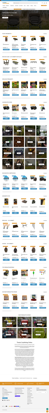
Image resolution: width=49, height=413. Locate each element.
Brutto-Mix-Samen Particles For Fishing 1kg (42, 303)
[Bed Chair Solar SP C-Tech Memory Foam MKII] (15, 62)
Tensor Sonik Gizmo (23, 278)
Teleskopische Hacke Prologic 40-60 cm (32, 232)
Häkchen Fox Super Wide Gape (15, 207)
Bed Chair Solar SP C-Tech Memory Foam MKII (15, 68)
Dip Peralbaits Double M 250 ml (15, 90)
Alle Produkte (41, 164)
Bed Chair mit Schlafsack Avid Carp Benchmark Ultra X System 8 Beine (15, 45)
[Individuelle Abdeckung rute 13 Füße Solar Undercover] (6, 62)
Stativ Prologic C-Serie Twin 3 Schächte (24, 232)
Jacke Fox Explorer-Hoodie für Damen (33, 255)
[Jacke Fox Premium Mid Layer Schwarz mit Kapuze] (15, 249)
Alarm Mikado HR (5, 278)
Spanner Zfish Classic (42, 278)
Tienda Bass (28, 389)
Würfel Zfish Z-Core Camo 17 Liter (42, 45)
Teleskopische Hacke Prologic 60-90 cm (41, 232)
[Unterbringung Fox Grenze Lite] (33, 39)
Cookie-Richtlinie (29, 400)
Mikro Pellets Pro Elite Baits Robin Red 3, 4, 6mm (33, 303)
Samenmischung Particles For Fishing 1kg (24, 303)
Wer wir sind (28, 392)
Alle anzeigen (45, 33)
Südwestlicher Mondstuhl (24, 67)
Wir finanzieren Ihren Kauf (30, 397)
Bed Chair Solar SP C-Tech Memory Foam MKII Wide (42, 68)
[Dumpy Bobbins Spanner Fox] (33, 273)
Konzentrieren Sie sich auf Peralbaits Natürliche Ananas (6, 91)
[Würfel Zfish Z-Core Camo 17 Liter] (42, 39)
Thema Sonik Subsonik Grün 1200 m (6, 113)
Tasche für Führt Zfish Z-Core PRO (33, 184)
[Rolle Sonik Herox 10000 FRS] (24, 108)
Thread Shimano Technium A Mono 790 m (15, 184)
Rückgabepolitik (29, 396)
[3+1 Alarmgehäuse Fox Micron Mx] (15, 273)
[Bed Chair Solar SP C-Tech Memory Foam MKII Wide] (42, 62)
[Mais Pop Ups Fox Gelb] (42, 201)
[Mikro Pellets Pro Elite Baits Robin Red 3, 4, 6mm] (33, 297)
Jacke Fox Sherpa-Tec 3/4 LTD (24, 255)
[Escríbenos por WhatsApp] (47, 409)
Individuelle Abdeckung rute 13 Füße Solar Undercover (6, 68)
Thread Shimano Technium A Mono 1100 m (24, 184)
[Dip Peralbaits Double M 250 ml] (15, 84)
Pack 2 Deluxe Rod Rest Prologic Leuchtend (5, 232)
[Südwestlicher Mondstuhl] (24, 62)
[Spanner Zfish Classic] (42, 273)
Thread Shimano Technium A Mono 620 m (6, 184)
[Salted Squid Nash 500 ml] (6, 39)
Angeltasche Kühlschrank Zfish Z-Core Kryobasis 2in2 (42, 184)
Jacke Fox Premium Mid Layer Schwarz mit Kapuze (15, 255)
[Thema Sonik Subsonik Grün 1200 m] (6, 108)
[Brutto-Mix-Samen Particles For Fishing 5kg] (15, 297)
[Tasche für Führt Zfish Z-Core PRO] (33, 178)
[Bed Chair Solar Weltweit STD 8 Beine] (33, 62)
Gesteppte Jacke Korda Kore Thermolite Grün (42, 255)
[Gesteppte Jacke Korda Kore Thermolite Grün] (42, 249)
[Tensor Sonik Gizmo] (15, 108)
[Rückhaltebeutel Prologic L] (15, 226)
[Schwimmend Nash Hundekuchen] (24, 39)
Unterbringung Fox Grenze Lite (33, 45)
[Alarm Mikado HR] (6, 273)
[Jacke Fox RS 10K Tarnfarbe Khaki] (6, 249)
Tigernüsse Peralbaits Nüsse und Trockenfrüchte (42, 90)
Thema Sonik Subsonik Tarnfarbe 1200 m (33, 113)
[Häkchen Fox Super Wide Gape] (15, 201)
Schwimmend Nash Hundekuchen (23, 45)
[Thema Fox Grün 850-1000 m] (33, 201)
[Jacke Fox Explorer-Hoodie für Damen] (33, 249)
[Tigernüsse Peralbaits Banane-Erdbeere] (24, 84)
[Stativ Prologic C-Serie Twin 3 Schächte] (24, 226)
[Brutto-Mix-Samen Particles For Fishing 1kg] (42, 297)
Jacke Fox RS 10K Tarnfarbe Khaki (6, 255)
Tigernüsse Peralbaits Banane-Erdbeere (23, 90)
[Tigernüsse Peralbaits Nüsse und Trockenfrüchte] (42, 84)
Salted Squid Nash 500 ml (6, 44)
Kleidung (19, 164)
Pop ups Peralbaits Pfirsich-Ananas (33, 90)
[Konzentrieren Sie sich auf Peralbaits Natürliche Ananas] (6, 84)
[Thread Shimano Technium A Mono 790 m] (15, 178)
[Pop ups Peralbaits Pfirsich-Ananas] (33, 84)
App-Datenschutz (29, 401)
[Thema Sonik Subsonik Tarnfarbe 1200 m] (33, 108)
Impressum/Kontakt (29, 393)
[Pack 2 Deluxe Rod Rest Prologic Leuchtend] (6, 226)
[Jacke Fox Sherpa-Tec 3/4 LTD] (24, 249)
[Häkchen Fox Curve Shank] (6, 201)
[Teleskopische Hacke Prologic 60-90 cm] (42, 226)
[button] (46, 3)
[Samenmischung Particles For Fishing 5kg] (6, 297)
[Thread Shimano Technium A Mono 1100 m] (24, 178)
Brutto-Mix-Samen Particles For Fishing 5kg (15, 303)
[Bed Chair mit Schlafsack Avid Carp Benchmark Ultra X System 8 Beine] (15, 39)
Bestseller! (9, 323)
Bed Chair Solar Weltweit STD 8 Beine (33, 68)
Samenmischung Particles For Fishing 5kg (6, 303)
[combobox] (25, 3)
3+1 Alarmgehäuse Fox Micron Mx (14, 278)
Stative (30, 164)
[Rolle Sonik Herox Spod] (42, 108)
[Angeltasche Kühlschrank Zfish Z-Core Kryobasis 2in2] (42, 178)
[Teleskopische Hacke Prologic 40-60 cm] (33, 226)
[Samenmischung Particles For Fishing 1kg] (24, 297)
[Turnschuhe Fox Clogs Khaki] (24, 201)
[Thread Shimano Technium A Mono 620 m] (6, 178)
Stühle (7, 164)
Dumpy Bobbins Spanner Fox (33, 278)
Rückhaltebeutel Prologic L (15, 231)
